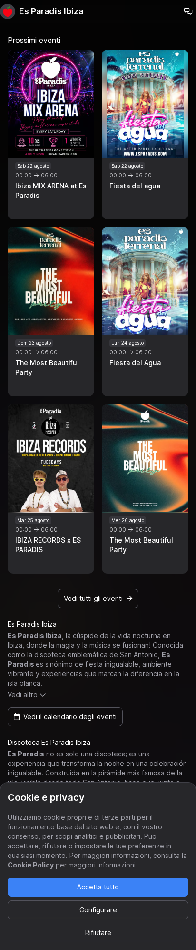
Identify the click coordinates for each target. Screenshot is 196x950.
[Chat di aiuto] (188, 11)
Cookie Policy (31, 865)
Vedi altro (23, 695)
